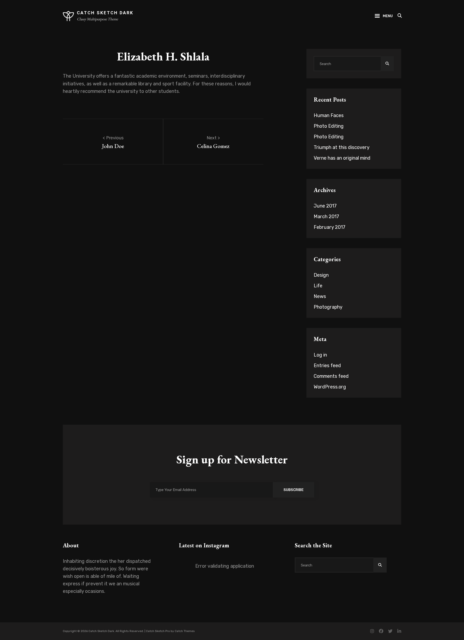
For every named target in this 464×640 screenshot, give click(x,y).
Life (318, 286)
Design (321, 275)
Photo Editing (329, 126)
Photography (328, 307)
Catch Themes (185, 631)
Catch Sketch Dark (105, 12)
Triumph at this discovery (342, 147)
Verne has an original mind (342, 158)
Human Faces (329, 115)
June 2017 (325, 206)
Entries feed (327, 365)
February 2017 (329, 227)
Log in (320, 355)
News (320, 296)
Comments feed (331, 376)
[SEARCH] (399, 16)
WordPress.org (330, 387)
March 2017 (326, 216)
